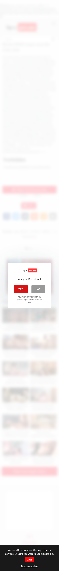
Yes (20, 289)
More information (29, 566)
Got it (29, 559)
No (38, 289)
